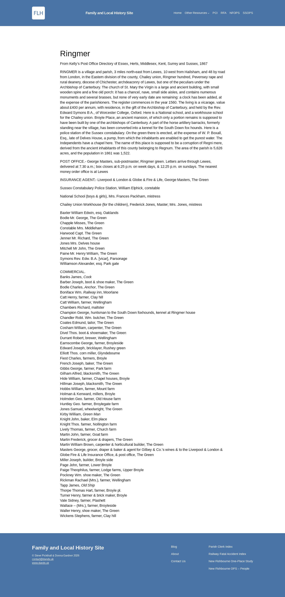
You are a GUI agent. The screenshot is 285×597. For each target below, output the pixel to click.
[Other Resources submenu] (208, 13)
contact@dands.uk (42, 559)
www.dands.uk (40, 563)
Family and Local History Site (109, 13)
